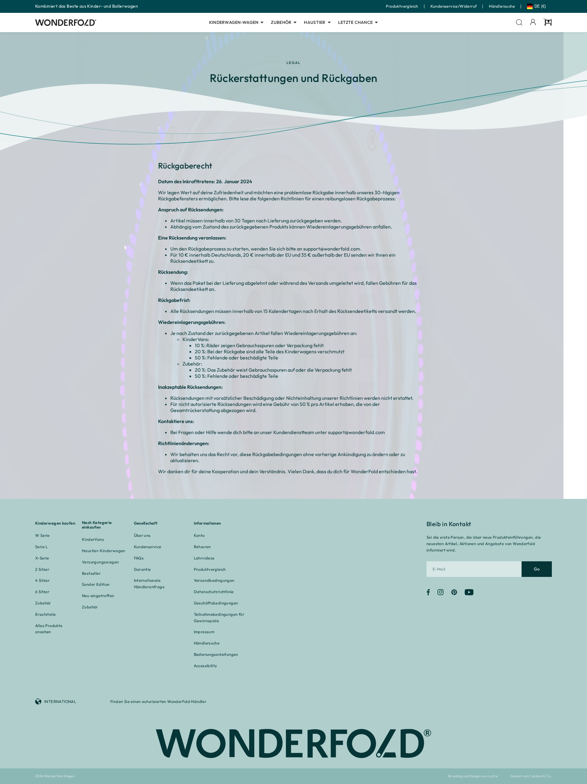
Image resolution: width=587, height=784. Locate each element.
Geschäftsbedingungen (216, 602)
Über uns (142, 535)
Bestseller (91, 573)
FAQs (139, 557)
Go (537, 569)
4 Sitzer (42, 580)
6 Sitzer (42, 591)
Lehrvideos (204, 557)
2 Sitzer (42, 569)
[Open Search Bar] (519, 22)
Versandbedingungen (214, 580)
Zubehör (281, 22)
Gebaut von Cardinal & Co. (531, 776)
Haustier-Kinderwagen (103, 550)
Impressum (204, 631)
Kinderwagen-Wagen (234, 22)
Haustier (314, 22)
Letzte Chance (355, 22)
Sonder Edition (95, 584)
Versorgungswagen (100, 561)
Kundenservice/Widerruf (453, 6)
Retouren (202, 546)
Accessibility (205, 665)
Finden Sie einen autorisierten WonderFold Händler (158, 701)
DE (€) (540, 6)
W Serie (42, 535)
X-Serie (42, 557)
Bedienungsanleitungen (216, 654)
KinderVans (93, 539)
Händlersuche (502, 6)
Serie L (41, 546)
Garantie (142, 569)
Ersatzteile (45, 614)
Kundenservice (147, 546)
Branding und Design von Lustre (473, 776)
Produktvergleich (402, 6)
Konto (199, 535)
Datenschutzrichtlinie (214, 591)
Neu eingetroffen (98, 595)
